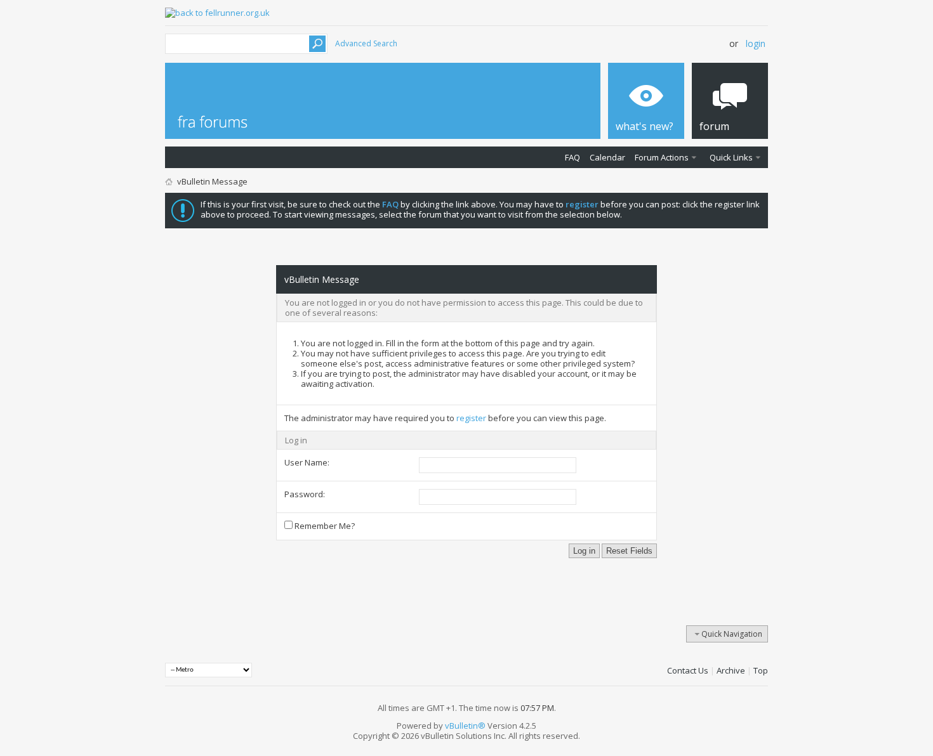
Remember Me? (324, 526)
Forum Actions (662, 157)
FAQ (572, 157)
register (471, 418)
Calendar (607, 157)
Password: (304, 494)
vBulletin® (465, 725)
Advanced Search (366, 43)
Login (755, 43)
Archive (731, 670)
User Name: (306, 462)
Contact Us (687, 670)
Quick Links (731, 157)
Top (760, 670)
